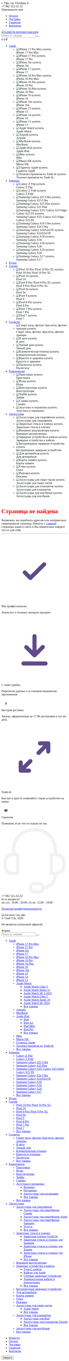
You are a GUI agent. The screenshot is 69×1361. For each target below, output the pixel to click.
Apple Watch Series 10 (37, 999)
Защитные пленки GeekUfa (41, 1236)
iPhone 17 (22, 953)
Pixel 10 (21, 1108)
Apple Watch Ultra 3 (36, 986)
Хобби (20, 1177)
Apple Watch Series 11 (37, 989)
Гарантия (14, 22)
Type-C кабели (33, 1269)
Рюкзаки (21, 1302)
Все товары (31, 1006)
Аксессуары (16, 414)
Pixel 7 (20, 1128)
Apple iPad (22, 1016)
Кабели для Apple (35, 1272)
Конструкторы (25, 1174)
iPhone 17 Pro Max (27, 943)
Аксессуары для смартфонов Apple (45, 1216)
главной (51, 523)
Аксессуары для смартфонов (34, 1206)
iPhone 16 (22, 966)
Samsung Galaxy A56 (29, 1082)
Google (13, 266)
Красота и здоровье (28, 1154)
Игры (19, 1170)
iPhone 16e (22, 970)
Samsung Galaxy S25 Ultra (32, 1062)
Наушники (30, 1190)
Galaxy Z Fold (24, 1059)
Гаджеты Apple (25, 1042)
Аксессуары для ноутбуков (33, 1328)
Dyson (13, 262)
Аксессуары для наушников (41, 1193)
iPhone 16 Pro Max (27, 957)
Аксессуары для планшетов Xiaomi (46, 1321)
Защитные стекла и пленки (33, 1233)
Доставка (14, 19)
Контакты (15, 25)
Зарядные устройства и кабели (35, 1266)
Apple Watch (23, 983)
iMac (19, 1036)
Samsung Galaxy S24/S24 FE (33, 1078)
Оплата (13, 15)
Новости (14, 1337)
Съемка (21, 1180)
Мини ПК (22, 1039)
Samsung (14, 180)
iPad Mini (29, 1026)
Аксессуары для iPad (36, 1318)
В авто (20, 1144)
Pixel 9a (21, 1114)
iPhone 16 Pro (24, 960)
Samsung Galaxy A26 (29, 1088)
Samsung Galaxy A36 (29, 1085)
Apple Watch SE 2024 (37, 1003)
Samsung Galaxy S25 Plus (31, 1065)
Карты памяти (25, 1295)
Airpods (21, 1009)
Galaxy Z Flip (24, 1055)
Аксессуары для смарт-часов (34, 1305)
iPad (26, 1019)
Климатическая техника (31, 1151)
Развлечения (16, 371)
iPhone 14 (22, 976)
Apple (12, 45)
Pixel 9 (20, 1118)
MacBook (22, 1012)
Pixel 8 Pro (22, 1121)
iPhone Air (22, 950)
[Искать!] (37, 36)
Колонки (29, 1187)
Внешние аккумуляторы (31, 1262)
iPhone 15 (22, 973)
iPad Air (28, 1022)
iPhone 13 (22, 980)
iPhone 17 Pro (24, 947)
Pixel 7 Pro (22, 1124)
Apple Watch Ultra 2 (36, 996)
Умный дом (23, 1147)
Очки (19, 1298)
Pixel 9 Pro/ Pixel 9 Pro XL (32, 1111)
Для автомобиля (26, 1292)
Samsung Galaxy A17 (29, 1091)
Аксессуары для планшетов (33, 1315)
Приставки (23, 1167)
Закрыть (7, 1357)
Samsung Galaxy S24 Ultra (32, 1075)
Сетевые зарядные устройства (42, 1275)
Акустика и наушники (30, 1183)
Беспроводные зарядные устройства (38, 1289)
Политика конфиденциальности (21, 908)
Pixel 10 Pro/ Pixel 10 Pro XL (33, 1105)
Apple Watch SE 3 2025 (38, 993)
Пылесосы (22, 1157)
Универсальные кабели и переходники (39, 1281)
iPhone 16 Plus (25, 963)
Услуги (28, 1226)
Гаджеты (14, 321)
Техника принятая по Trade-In (35, 1045)
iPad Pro (28, 1029)
